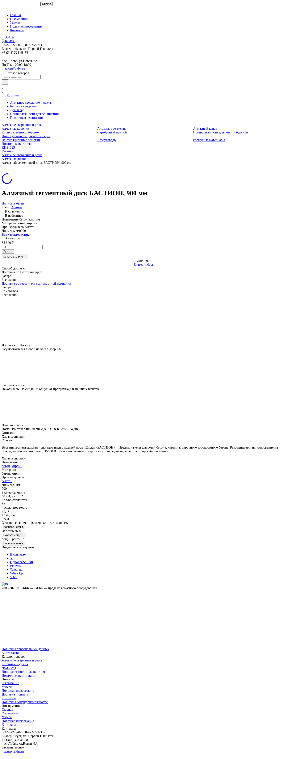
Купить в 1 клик (13, 256)
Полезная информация (26, 26)
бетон (6, 466)
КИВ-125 (8, 147)
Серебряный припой (112, 132)
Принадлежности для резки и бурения (220, 132)
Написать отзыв (13, 203)
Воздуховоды (106, 140)
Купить (7, 251)
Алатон (16, 207)
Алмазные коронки (15, 128)
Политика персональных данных (25, 649)
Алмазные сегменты (111, 128)
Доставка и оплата (15, 694)
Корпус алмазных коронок (20, 132)
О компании (19, 19)
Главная (15, 15)
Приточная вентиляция (26, 117)
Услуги (15, 22)
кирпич (17, 466)
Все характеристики (16, 234)
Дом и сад (17, 110)
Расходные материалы (209, 140)
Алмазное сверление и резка (30, 102)
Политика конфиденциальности (25, 702)
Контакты (17, 30)
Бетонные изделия (23, 106)
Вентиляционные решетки (21, 140)
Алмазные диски (14, 159)
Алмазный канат (205, 128)
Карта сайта (10, 653)
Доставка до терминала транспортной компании (36, 283)
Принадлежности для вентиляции (34, 114)
